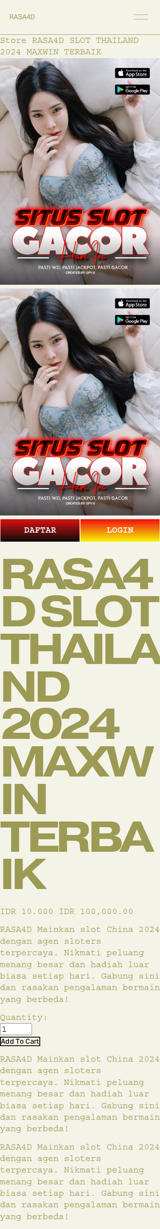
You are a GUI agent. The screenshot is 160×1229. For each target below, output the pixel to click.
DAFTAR (40, 530)
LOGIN (120, 530)
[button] (20, 1041)
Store (13, 40)
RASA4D (22, 17)
